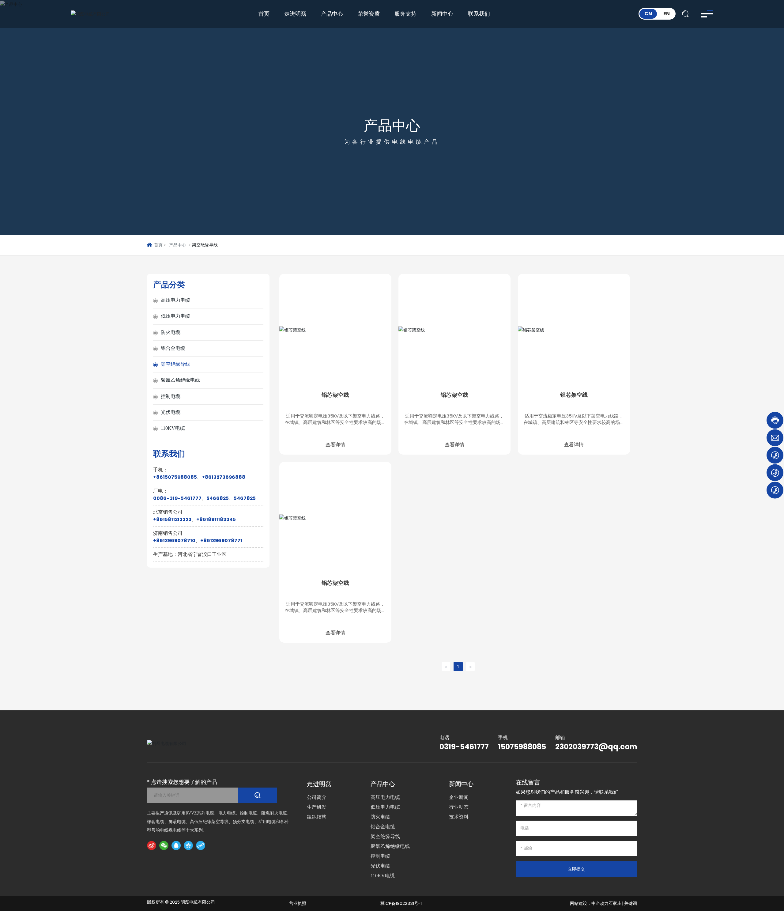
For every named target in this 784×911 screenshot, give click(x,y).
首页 (264, 13)
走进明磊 (295, 13)
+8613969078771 (221, 540)
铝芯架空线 (335, 395)
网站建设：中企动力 (589, 903)
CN (648, 13)
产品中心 (332, 13)
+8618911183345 (216, 519)
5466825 (217, 498)
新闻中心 (442, 13)
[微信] (163, 845)
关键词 (630, 903)
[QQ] (176, 845)
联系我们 (479, 13)
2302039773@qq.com (596, 747)
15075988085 (522, 747)
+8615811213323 (172, 519)
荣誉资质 (369, 13)
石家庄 (615, 903)
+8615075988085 (175, 477)
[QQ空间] (188, 845)
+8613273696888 (223, 477)
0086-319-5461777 (177, 498)
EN (666, 13)
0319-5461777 (464, 747)
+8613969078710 (174, 540)
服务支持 (405, 13)
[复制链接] (200, 845)
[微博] (151, 845)
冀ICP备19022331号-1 (401, 903)
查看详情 (335, 444)
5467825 (245, 498)
